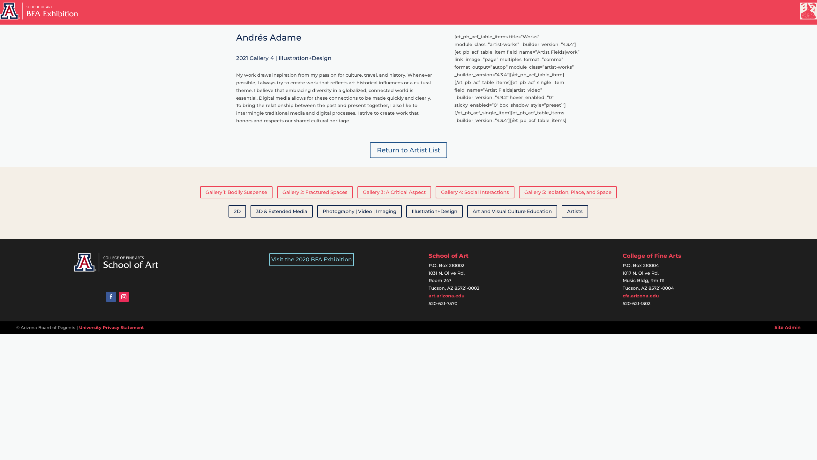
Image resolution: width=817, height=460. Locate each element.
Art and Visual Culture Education (512, 211)
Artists (575, 211)
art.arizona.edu (447, 296)
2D (237, 211)
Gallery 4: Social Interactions (475, 192)
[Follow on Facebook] (111, 297)
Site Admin (788, 327)
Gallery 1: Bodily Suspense (236, 192)
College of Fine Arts (652, 255)
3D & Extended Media (281, 211)
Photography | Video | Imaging (359, 211)
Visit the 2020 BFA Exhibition (311, 259)
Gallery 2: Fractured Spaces (315, 192)
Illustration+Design (434, 211)
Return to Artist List (408, 150)
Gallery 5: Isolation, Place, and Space (567, 192)
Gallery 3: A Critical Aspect (394, 192)
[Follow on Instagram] (124, 297)
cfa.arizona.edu (641, 296)
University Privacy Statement (111, 327)
